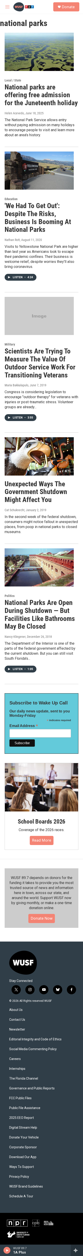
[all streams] (77, 1250)
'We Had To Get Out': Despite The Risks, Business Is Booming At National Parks (38, 217)
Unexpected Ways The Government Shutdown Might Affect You (36, 492)
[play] (7, 1250)
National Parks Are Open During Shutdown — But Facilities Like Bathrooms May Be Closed (40, 614)
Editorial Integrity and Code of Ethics (35, 1039)
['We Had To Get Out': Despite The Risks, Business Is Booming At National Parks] (39, 171)
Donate (68, 7)
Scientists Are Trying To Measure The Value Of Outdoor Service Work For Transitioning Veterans (40, 363)
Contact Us (17, 1019)
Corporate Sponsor (23, 1147)
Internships (17, 1068)
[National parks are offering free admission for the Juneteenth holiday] (39, 52)
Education (11, 199)
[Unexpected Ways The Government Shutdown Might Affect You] (39, 456)
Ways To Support (21, 1167)
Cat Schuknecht (14, 510)
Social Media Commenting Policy (33, 1049)
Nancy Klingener (15, 636)
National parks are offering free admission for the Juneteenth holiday (41, 95)
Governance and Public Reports (32, 1088)
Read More (41, 840)
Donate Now (42, 918)
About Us (16, 1010)
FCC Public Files (20, 1098)
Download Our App (22, 1157)
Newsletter (17, 1029)
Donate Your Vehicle (24, 1137)
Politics (10, 596)
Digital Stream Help (23, 1127)
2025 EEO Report (21, 1118)
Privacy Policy (19, 1176)
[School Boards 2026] (41, 787)
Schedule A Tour (21, 1196)
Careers (15, 1059)
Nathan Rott (12, 240)
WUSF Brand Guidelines (26, 1186)
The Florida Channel (23, 1078)
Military (10, 344)
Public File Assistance (24, 1108)
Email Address (23, 725)
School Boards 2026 (41, 821)
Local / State (13, 80)
